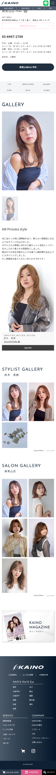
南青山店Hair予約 (28, 67)
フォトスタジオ (9, 725)
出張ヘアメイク (9, 734)
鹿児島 (32, 700)
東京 (14, 687)
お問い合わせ (37, 742)
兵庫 (14, 708)
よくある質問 (28, 675)
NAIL (39, 8)
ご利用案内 (12, 675)
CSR (33, 733)
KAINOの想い (37, 721)
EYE (50, 8)
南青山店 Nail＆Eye (28, 25)
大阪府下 (16, 695)
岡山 (31, 691)
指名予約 (28, 347)
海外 (31, 704)
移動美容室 (7, 721)
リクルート (36, 729)
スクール (6, 738)
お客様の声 (43, 675)
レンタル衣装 (8, 729)
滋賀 (14, 700)
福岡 (31, 695)
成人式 (5, 743)
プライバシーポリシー (40, 738)
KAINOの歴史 (37, 725)
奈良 (14, 704)
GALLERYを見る (11, 341)
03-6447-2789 (12, 36)
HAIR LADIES (8, 8)
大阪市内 (16, 691)
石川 (31, 687)
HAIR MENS (25, 8)
